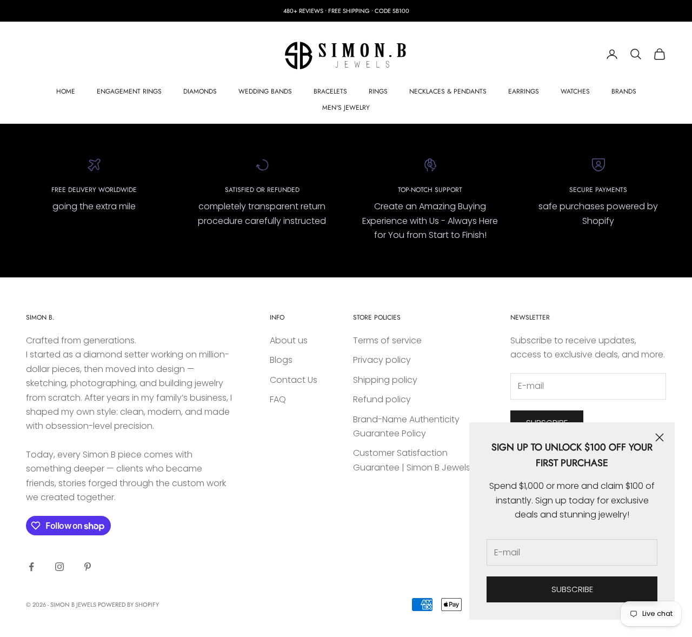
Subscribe (572, 589)
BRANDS (623, 91)
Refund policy (382, 399)
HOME (65, 91)
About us (289, 340)
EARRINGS (523, 91)
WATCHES (575, 91)
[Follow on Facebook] (31, 566)
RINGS (378, 91)
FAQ (278, 399)
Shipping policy (385, 380)
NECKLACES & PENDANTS (448, 91)
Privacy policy (382, 360)
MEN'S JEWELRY (346, 107)
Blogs (281, 360)
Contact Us (293, 380)
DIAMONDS (200, 91)
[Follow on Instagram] (59, 566)
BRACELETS (330, 91)
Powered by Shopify (128, 604)
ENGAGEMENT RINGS (129, 91)
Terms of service (387, 340)
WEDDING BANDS (265, 91)
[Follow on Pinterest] (87, 566)
